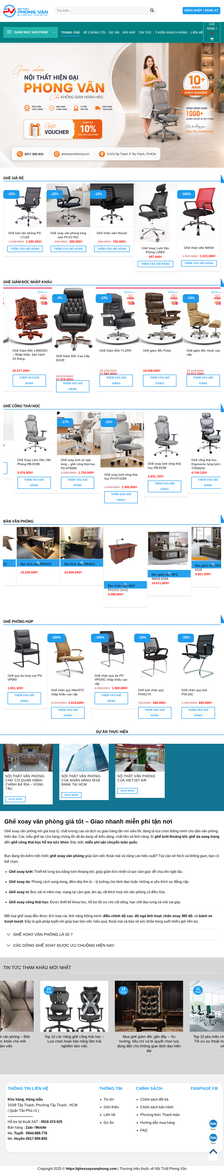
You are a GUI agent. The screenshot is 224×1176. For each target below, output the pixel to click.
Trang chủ (70, 32)
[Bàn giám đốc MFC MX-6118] (168, 544)
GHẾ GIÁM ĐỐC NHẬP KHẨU (27, 282)
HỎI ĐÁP (129, 32)
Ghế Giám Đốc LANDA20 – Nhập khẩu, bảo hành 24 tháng (130, 354)
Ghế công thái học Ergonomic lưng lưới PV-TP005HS (178, 464)
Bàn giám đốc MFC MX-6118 (168, 567)
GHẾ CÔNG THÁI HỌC (21, 406)
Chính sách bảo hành (156, 1107)
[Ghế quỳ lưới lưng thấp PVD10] (105, 649)
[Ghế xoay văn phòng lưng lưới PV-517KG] (68, 205)
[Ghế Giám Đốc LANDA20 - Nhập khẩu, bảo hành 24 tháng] (131, 317)
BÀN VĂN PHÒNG (18, 521)
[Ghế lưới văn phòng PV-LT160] (25, 205)
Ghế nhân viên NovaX (112, 233)
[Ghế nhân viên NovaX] (112, 205)
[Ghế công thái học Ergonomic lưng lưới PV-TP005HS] (179, 433)
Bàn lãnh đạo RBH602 (35, 564)
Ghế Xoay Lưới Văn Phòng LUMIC (155, 250)
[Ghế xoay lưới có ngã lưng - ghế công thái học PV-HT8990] (49, 433)
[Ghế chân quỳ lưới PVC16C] (61, 656)
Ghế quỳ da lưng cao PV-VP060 (147, 677)
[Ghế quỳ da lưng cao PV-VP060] (148, 649)
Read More (16, 799)
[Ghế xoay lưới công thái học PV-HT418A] (92, 441)
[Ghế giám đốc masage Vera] (44, 317)
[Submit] (152, 10)
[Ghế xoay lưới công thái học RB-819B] (136, 435)
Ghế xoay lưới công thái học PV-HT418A (91, 476)
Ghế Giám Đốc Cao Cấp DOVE (173, 358)
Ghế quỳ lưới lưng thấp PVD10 (103, 677)
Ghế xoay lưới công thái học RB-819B (134, 466)
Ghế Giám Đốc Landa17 (86, 350)
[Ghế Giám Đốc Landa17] (88, 317)
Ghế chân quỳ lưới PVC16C (56, 692)
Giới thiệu (111, 1107)
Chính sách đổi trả (154, 1099)
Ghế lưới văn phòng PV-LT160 (25, 235)
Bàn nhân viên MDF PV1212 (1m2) (78, 588)
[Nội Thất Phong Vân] (25, 11)
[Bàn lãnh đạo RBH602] (38, 543)
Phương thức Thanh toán (160, 1115)
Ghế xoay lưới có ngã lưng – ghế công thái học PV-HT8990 (48, 464)
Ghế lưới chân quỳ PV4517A (13, 692)
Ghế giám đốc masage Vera (42, 352)
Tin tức (145, 32)
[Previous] (13, 331)
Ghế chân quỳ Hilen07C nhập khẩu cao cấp (190, 692)
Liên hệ (109, 1115)
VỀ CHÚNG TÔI (94, 32)
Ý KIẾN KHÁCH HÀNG (171, 32)
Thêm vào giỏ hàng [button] (24, 248)
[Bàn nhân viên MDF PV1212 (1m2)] (81, 554)
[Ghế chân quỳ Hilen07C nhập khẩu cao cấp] (192, 656)
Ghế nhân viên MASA (199, 247)
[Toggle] (8, 935)
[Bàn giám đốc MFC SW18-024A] (125, 548)
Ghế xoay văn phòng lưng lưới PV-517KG (68, 235)
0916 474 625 (52, 1122)
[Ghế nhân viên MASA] (199, 212)
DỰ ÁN (114, 32)
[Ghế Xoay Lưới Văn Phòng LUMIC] (155, 212)
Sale (213, 1129)
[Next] (211, 331)
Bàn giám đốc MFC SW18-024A (121, 576)
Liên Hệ (197, 32)
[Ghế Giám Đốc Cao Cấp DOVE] (174, 319)
